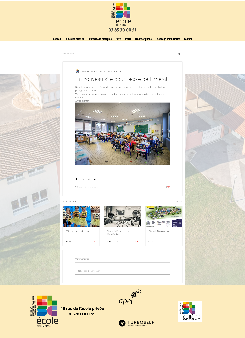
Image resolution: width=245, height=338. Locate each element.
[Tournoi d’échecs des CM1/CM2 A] (122, 216)
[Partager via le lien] (95, 179)
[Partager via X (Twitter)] (83, 179)
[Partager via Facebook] (76, 179)
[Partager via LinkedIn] (89, 179)
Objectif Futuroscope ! (160, 231)
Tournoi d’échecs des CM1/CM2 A (118, 232)
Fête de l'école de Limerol (79, 231)
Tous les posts (68, 54)
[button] (74, 39)
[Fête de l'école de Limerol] (81, 216)
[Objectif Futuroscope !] (163, 216)
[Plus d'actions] (168, 71)
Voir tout (179, 201)
